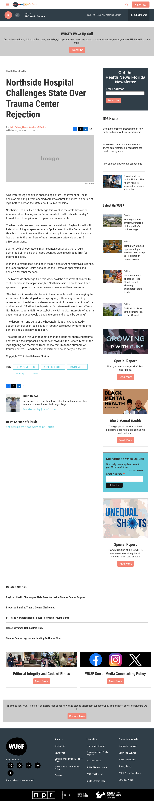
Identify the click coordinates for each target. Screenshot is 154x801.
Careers (58, 775)
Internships (92, 739)
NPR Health (110, 119)
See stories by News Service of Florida (30, 427)
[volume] (17, 15)
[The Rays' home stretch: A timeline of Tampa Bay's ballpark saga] (112, 220)
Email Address (115, 474)
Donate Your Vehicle (128, 739)
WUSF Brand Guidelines (130, 773)
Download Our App (127, 753)
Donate (141, 4)
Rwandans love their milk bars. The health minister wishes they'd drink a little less (134, 183)
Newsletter (60, 753)
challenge (20, 373)
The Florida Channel (96, 746)
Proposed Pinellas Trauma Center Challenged (30, 607)
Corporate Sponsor (128, 746)
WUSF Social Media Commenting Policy (115, 673)
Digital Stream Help (96, 781)
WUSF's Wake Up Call (77, 34)
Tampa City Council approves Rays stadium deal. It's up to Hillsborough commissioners (134, 252)
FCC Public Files (94, 761)
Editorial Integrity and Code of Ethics (41, 673)
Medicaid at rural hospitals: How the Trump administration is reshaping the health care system (122, 148)
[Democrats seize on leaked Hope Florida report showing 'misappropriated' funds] (112, 276)
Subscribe (77, 50)
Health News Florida (16, 71)
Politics (127, 241)
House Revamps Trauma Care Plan (24, 628)
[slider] (22, 15)
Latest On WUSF (113, 205)
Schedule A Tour (126, 780)
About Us (59, 739)
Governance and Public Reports (97, 753)
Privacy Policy (125, 766)
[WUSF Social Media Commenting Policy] (115, 659)
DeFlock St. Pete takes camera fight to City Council (133, 312)
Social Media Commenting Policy (67, 768)
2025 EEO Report (95, 774)
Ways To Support (127, 760)
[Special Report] (125, 342)
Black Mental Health (125, 421)
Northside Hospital (53, 367)
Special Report (125, 361)
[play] (8, 15)
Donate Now (77, 716)
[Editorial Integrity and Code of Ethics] (41, 659)
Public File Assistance (97, 767)
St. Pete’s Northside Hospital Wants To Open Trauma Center (38, 617)
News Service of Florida (34, 127)
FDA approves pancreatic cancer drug (122, 163)
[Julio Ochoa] (13, 403)
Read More (125, 377)
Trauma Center (77, 367)
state (35, 373)
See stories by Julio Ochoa (39, 409)
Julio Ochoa (15, 127)
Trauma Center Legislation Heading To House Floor (33, 638)
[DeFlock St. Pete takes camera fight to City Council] (112, 309)
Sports (126, 215)
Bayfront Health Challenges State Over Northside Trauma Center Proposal (46, 597)
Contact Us (60, 746)
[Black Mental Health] (125, 402)
